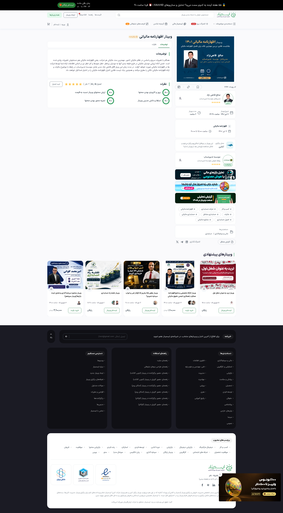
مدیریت (202, 373)
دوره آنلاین (155, 447)
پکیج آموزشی (200, 398)
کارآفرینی (183, 452)
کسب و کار (224, 447)
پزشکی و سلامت (226, 379)
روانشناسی (228, 404)
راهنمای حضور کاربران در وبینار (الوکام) (153, 404)
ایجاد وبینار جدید (97, 373)
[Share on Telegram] (182, 242)
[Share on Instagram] (177, 242)
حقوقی (229, 398)
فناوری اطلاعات (199, 360)
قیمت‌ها (98, 14)
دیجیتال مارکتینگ (206, 447)
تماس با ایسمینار (97, 410)
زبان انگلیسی (135, 452)
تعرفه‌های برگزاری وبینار (95, 379)
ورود (63, 24)
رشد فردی (111, 447)
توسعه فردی (228, 392)
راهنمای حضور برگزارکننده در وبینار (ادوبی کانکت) (149, 373)
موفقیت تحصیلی (221, 452)
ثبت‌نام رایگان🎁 (66, 5)
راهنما (90, 14)
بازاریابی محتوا (95, 447)
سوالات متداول (98, 385)
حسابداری (208, 233)
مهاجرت (201, 379)
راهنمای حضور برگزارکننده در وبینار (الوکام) (151, 398)
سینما (230, 417)
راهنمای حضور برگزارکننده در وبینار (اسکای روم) (150, 385)
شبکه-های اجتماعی (200, 452)
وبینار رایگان (168, 452)
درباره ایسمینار (98, 366)
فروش (67, 447)
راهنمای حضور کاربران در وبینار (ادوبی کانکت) (150, 379)
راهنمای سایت (162, 360)
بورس (94, 452)
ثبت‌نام (56, 24)
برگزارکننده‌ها (99, 398)
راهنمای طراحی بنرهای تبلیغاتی (156, 366)
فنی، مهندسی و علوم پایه (195, 366)
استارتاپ (124, 447)
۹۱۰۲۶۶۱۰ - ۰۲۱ (215, 475)
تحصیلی (229, 385)
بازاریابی (230, 373)
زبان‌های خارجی (226, 410)
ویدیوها (100, 360)
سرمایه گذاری (151, 452)
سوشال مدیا (118, 452)
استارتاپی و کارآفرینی (225, 366)
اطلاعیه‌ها (83, 14)
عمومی (230, 423)
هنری (203, 392)
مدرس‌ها (100, 404)
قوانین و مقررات (97, 392)
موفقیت (79, 447)
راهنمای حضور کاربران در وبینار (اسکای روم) (151, 392)
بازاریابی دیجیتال (186, 447)
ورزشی (202, 385)
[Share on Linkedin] (186, 242)
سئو (105, 452)
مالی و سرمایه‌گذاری (221, 233)
